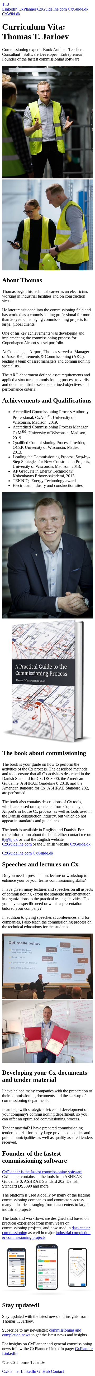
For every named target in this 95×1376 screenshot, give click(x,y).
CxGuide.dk (78, 9)
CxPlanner (27, 9)
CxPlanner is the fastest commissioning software (42, 1172)
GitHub (43, 1371)
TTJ (5, 4)
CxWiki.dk (11, 14)
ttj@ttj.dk (10, 839)
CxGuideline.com (52, 9)
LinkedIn (9, 9)
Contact (57, 1371)
